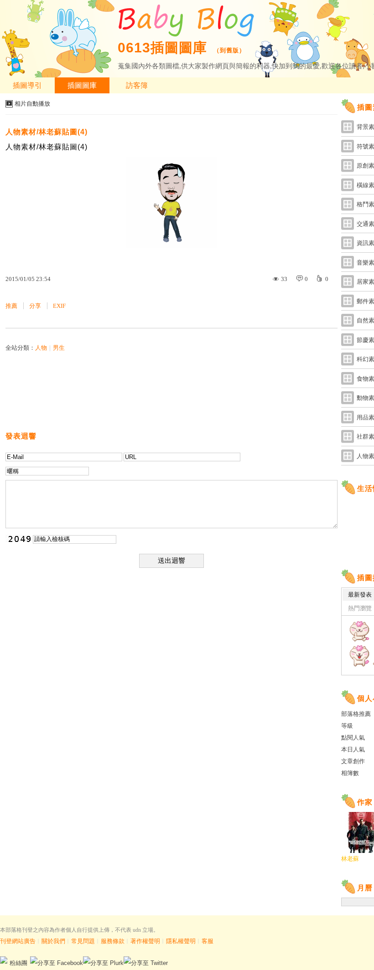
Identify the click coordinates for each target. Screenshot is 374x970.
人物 (41, 347)
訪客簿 (137, 85)
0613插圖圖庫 (162, 47)
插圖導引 (27, 85)
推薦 (11, 305)
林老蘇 (350, 858)
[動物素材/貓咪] (359, 631)
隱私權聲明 (181, 941)
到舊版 (229, 50)
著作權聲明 (145, 941)
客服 (207, 941)
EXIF (59, 305)
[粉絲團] (3, 960)
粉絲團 (18, 963)
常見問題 (83, 941)
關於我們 (53, 941)
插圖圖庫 (82, 85)
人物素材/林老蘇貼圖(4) (46, 132)
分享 (35, 305)
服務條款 (113, 941)
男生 (59, 347)
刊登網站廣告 (18, 941)
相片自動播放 (32, 103)
